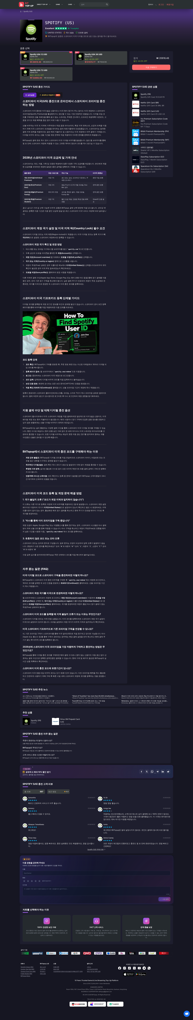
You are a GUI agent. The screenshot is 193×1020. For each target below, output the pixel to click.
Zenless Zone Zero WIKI (28, 971)
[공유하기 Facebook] (141, 771)
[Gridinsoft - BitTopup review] (97, 1004)
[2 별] (28, 881)
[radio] (29, 800)
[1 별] (24, 881)
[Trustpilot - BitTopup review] (115, 1004)
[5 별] (39, 881)
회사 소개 (43, 967)
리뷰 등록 (166, 899)
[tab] (29, 95)
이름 (24, 869)
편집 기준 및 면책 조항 (93, 971)
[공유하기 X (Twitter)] (147, 771)
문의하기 (42, 971)
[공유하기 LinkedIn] (163, 771)
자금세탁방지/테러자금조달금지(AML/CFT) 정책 (68, 971)
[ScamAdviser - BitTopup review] (78, 1004)
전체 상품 (43, 973)
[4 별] (35, 881)
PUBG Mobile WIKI (26, 973)
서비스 (89, 967)
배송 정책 (56, 969)
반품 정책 (56, 967)
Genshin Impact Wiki (27, 967)
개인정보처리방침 (92, 969)
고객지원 (42, 969)
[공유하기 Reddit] (168, 771)
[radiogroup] (32, 800)
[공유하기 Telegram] (157, 771)
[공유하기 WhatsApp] (152, 771)
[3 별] (32, 881)
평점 (24, 877)
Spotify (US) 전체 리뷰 (95, 849)
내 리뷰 (25, 885)
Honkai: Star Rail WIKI (27, 969)
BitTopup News (25, 976)
